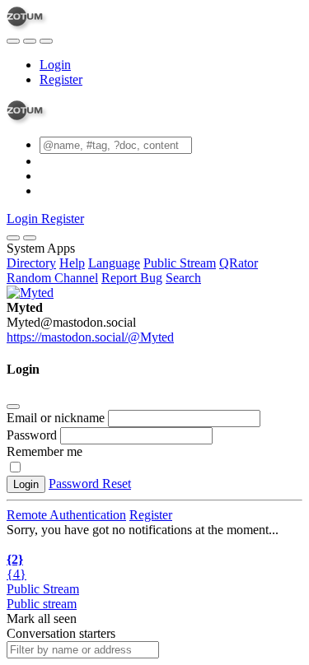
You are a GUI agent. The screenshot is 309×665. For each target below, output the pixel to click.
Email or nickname (57, 418)
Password (32, 435)
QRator (238, 263)
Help (72, 263)
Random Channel (52, 278)
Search (183, 278)
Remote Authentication (66, 515)
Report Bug (131, 278)
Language (114, 263)
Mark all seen (42, 618)
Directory (31, 263)
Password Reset (90, 484)
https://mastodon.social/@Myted (90, 337)
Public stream (42, 604)
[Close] (29, 237)
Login (55, 65)
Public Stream (179, 263)
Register (61, 79)
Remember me (44, 451)
